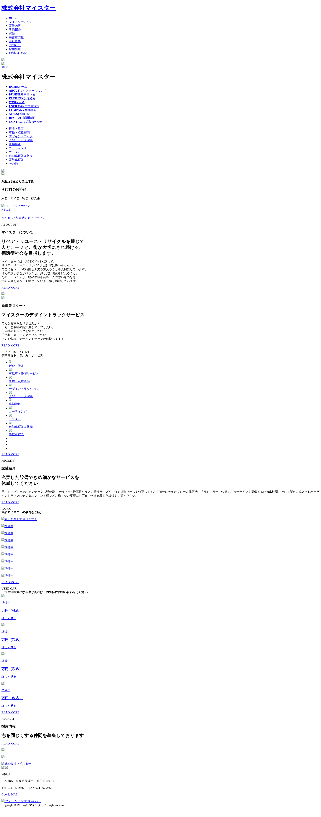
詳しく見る (8, 618)
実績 (12, 33)
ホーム (13, 17)
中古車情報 (16, 37)
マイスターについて (22, 21)
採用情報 (15, 49)
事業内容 (15, 25)
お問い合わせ (18, 53)
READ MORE (10, 287)
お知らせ (15, 45)
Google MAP (9, 794)
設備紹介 (15, 29)
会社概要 (15, 41)
